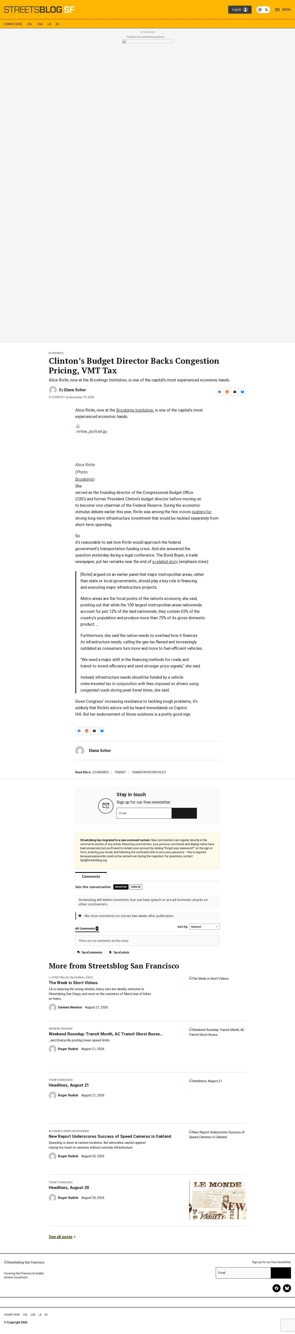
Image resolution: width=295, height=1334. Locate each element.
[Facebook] (277, 1288)
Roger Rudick (68, 1049)
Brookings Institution (134, 410)
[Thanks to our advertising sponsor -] (147, 190)
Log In (236, 9)
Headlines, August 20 (69, 1187)
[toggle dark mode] (263, 9)
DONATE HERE (13, 24)
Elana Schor (75, 389)
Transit (120, 772)
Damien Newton (70, 1007)
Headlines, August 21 (69, 1085)
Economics (56, 353)
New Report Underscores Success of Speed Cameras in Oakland (110, 1136)
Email (122, 813)
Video (89, 977)
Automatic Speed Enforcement (69, 1131)
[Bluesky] (287, 1288)
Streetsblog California (67, 977)
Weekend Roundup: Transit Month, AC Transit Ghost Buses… (106, 1034)
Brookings (84, 479)
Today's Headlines (60, 1080)
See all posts (60, 1236)
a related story (165, 561)
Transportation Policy (149, 772)
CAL (29, 24)
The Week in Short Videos (73, 982)
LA (49, 24)
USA (40, 24)
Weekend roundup (61, 1029)
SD (57, 24)
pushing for (202, 511)
